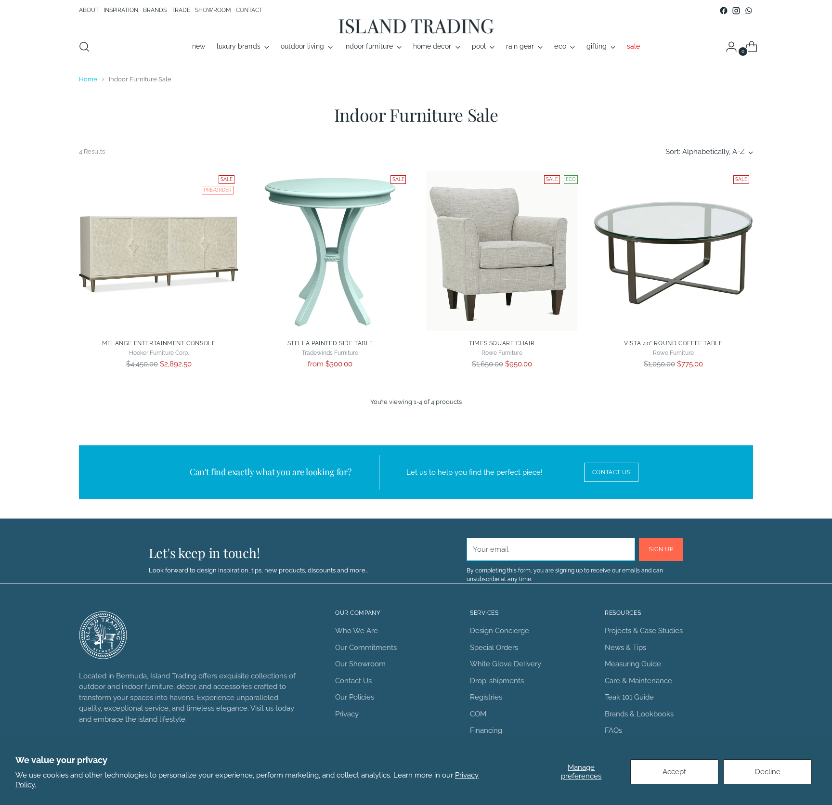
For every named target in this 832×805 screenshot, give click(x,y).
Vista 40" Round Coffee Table (673, 343)
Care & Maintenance (638, 680)
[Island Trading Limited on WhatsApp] (748, 10)
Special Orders (494, 647)
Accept (674, 771)
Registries (486, 697)
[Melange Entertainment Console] (158, 251)
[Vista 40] (673, 251)
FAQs (613, 730)
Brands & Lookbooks (639, 714)
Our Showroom (360, 664)
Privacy (347, 714)
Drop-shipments (497, 680)
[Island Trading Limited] (416, 25)
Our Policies (354, 697)
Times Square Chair (501, 343)
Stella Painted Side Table (330, 343)
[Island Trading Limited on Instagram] (736, 10)
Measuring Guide (633, 664)
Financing (486, 730)
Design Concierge (499, 630)
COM (478, 714)
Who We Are (356, 630)
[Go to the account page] (727, 46)
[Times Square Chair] (501, 251)
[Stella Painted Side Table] (330, 251)
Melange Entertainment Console (159, 343)
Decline (767, 771)
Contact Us (353, 680)
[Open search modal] (84, 46)
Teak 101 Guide (629, 697)
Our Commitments (366, 647)
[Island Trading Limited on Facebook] (723, 10)
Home (88, 79)
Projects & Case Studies (644, 630)
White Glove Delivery (505, 664)
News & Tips (625, 647)
